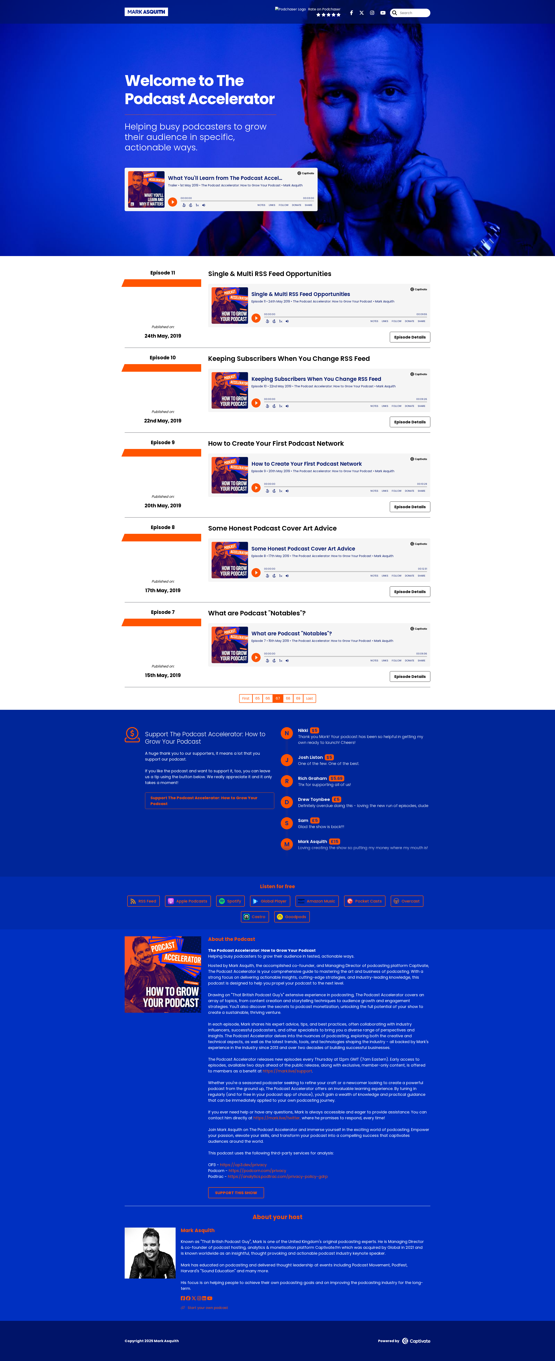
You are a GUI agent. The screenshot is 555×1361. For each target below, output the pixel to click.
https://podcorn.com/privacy (257, 1170)
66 (268, 698)
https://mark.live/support (287, 1071)
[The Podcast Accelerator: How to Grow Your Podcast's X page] (359, 13)
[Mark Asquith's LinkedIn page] (204, 1298)
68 (288, 698)
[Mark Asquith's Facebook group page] (188, 1298)
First (246, 698)
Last (309, 698)
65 (257, 698)
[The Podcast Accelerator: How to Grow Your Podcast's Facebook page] (351, 13)
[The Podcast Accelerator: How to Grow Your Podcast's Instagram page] (369, 13)
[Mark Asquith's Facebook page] (183, 1298)
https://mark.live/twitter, (277, 1118)
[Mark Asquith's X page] (193, 1298)
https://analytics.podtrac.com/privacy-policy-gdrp (278, 1176)
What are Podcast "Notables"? (257, 613)
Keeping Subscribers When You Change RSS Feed (289, 358)
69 (298, 698)
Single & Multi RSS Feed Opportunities (269, 273)
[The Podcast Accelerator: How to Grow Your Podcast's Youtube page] (380, 13)
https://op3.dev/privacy (243, 1164)
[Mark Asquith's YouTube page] (209, 1298)
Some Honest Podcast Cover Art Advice (272, 528)
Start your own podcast (207, 1307)
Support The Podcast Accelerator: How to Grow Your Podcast (204, 800)
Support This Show (236, 1192)
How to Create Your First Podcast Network (276, 443)
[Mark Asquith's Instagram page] (199, 1298)
